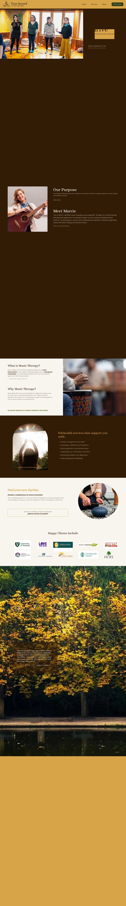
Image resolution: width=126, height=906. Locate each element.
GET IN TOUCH (117, 4)
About (84, 4)
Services (94, 4)
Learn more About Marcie (61, 226)
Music (104, 4)
